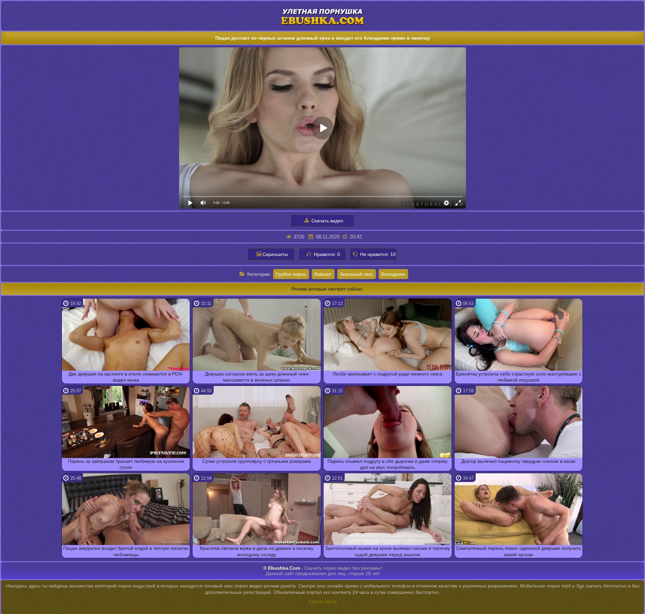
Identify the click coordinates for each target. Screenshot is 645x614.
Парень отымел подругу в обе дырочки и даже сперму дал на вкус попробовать (387, 464)
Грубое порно (291, 274)
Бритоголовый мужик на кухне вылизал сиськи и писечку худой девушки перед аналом (388, 551)
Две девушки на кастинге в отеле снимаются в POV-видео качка (126, 377)
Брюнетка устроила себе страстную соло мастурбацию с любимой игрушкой (518, 377)
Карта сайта (323, 601)
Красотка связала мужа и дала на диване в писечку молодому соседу (256, 551)
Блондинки (393, 274)
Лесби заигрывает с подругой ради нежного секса (387, 374)
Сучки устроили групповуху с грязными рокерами (256, 461)
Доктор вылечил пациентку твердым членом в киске (518, 461)
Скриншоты (275, 254)
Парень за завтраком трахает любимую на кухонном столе (126, 464)
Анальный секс (356, 274)
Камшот (323, 274)
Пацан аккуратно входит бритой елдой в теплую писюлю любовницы (125, 551)
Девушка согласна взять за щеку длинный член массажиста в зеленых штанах (257, 377)
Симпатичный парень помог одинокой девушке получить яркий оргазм (518, 551)
